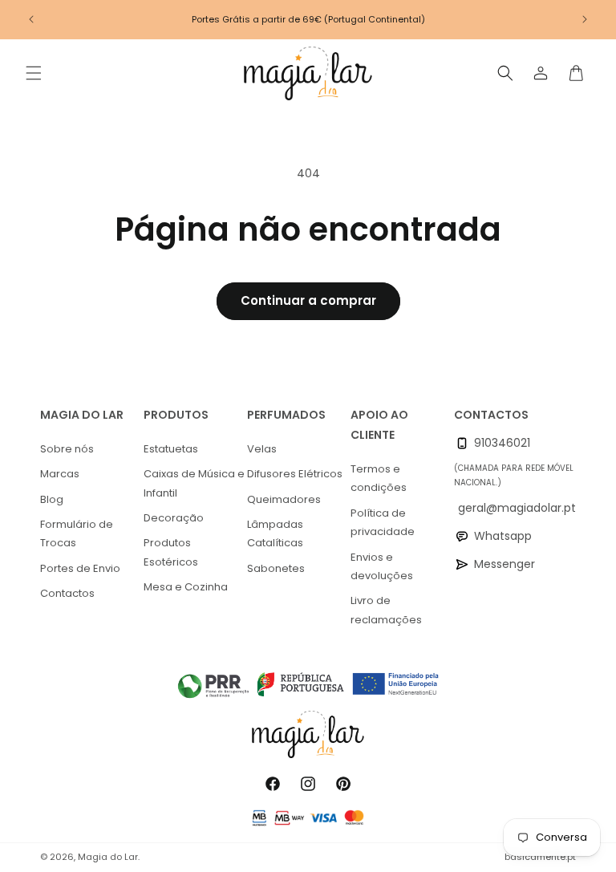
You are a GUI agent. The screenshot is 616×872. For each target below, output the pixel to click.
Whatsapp (503, 536)
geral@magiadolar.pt (517, 508)
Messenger (504, 564)
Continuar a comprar (308, 300)
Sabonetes (276, 568)
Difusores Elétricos (294, 473)
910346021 (502, 443)
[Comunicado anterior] (31, 19)
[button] (33, 73)
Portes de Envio (80, 568)
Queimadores (284, 499)
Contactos (67, 593)
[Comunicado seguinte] (584, 19)
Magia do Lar (108, 856)
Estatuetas (171, 448)
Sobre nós (67, 448)
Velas (262, 448)
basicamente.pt (540, 856)
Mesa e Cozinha (186, 586)
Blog (51, 499)
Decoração (174, 517)
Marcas (59, 473)
